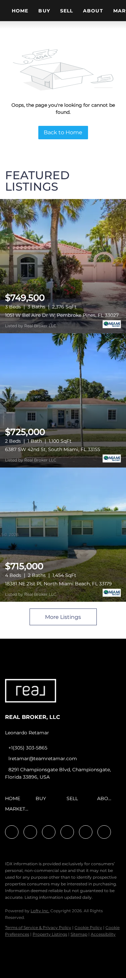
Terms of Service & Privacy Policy (38, 927)
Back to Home (63, 132)
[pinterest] (85, 832)
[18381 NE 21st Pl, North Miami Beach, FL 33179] (63, 535)
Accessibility (103, 934)
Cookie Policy (88, 927)
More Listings (63, 617)
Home (20, 11)
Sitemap (79, 934)
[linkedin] (30, 832)
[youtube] (67, 832)
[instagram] (48, 832)
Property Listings (50, 934)
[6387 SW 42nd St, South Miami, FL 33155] (63, 400)
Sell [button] (66, 11)
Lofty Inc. (40, 910)
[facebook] (11, 832)
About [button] (93, 11)
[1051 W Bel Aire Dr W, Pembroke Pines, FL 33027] (63, 266)
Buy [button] (44, 11)
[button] (14, 801)
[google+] (104, 832)
